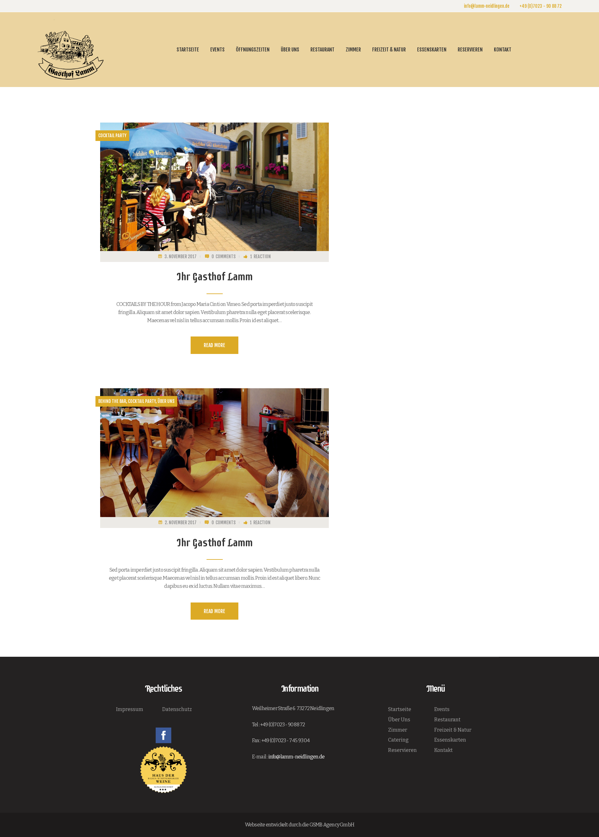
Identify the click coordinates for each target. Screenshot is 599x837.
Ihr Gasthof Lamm (214, 276)
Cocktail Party (112, 135)
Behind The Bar (112, 401)
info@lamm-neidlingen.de (296, 757)
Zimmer (397, 730)
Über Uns (399, 720)
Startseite (399, 709)
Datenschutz (177, 709)
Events (442, 709)
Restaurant (447, 720)
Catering (398, 740)
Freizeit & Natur (452, 730)
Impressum (129, 709)
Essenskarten (450, 740)
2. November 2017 (181, 522)
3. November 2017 (180, 256)
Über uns (166, 401)
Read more (214, 345)
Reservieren (402, 750)
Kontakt (443, 750)
